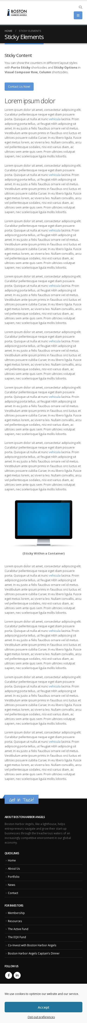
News (11, 885)
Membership (16, 913)
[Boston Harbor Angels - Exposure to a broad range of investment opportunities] (17, 13)
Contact (13, 893)
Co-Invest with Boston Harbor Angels (32, 945)
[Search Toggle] (80, 7)
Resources (15, 921)
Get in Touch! (21, 800)
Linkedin (17, 975)
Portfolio (13, 876)
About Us (14, 868)
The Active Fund (18, 929)
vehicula (55, 119)
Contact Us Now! (19, 86)
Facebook (8, 975)
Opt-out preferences (41, 1017)
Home (12, 860)
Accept (43, 1007)
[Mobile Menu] (78, 15)
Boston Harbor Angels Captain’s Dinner (34, 953)
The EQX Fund (17, 937)
